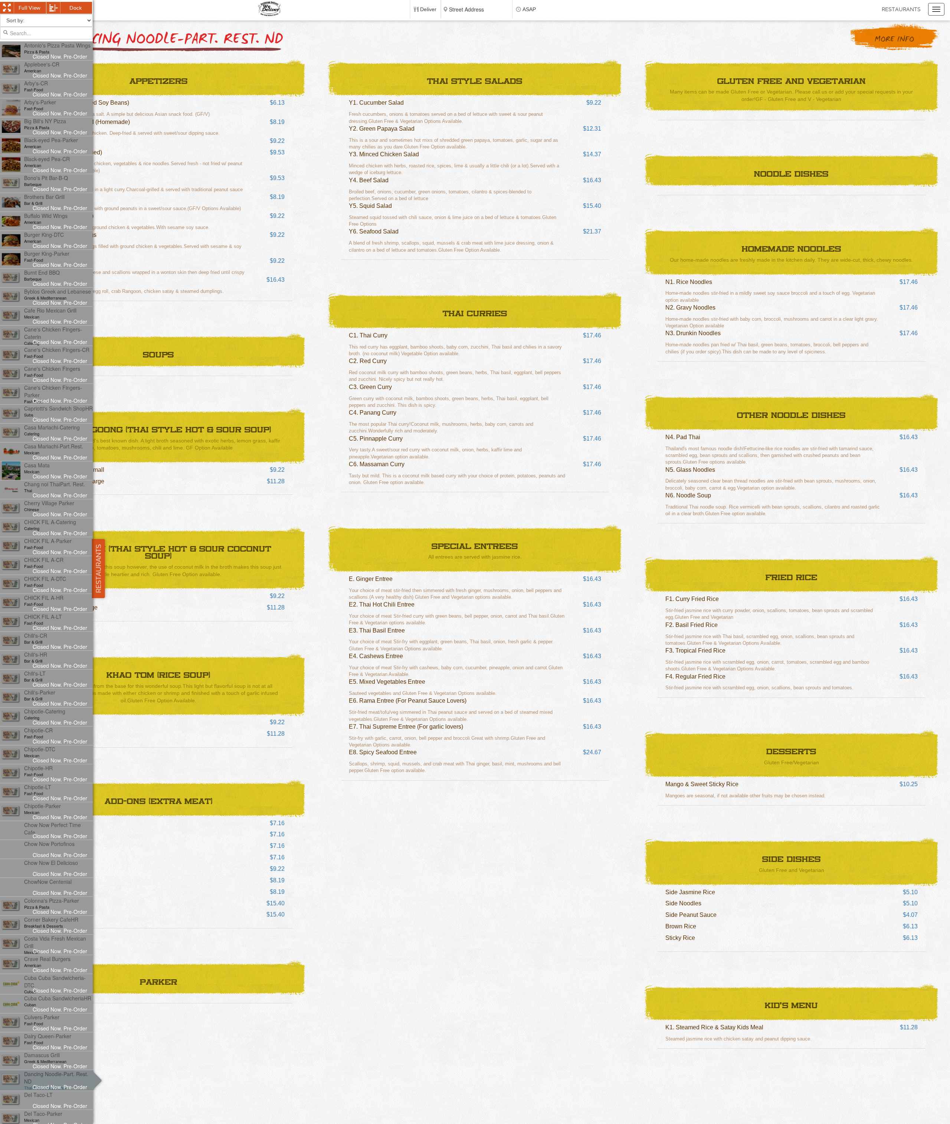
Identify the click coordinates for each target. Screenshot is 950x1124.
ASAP (529, 9)
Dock (75, 8)
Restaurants (901, 9)
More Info (894, 39)
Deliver (428, 9)
